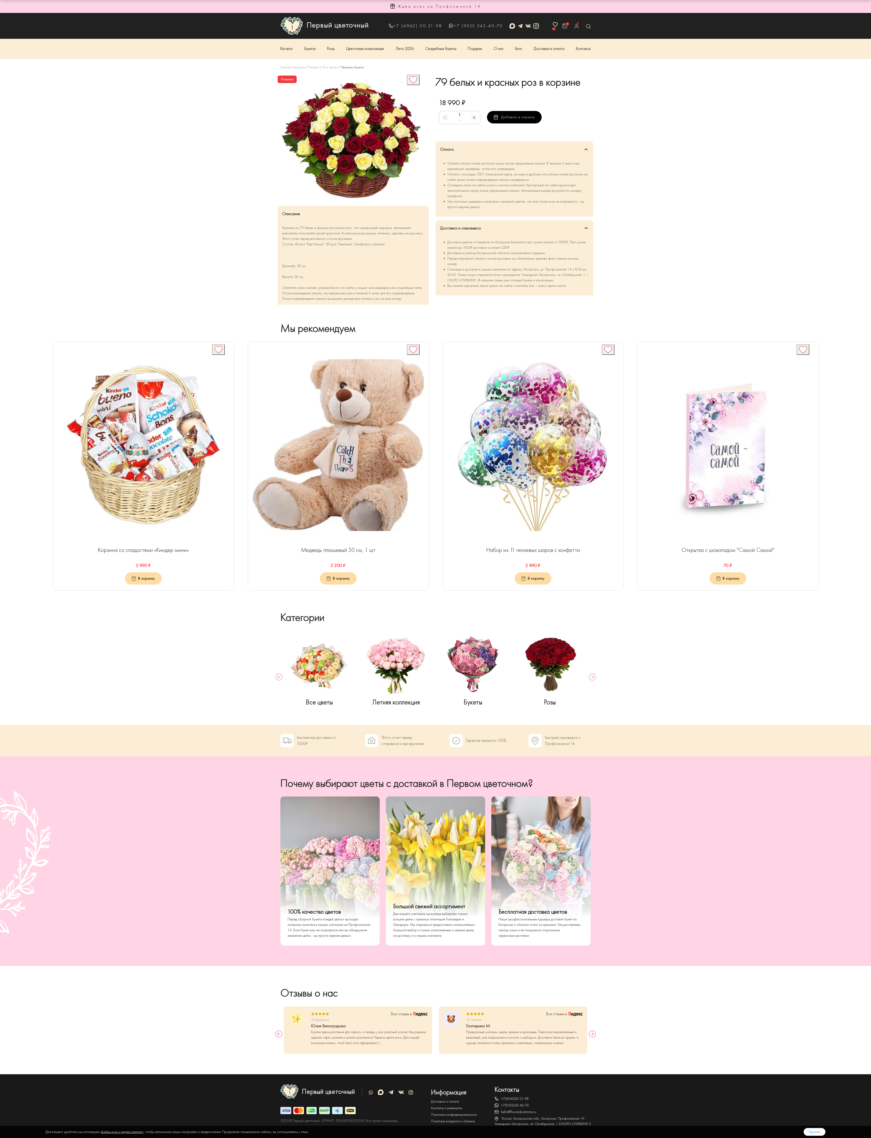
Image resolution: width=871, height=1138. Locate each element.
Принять (814, 1132)
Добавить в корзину (517, 117)
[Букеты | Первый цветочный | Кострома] (473, 664)
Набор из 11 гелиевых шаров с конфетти (533, 550)
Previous (279, 677)
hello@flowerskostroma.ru (518, 1112)
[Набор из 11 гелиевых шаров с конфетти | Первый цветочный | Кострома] (533, 445)
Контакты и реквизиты (446, 1108)
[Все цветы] (319, 664)
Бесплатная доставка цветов (533, 911)
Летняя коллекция (396, 702)
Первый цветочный (338, 24)
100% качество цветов (314, 911)
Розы (331, 48)
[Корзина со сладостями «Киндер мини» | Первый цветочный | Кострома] (143, 445)
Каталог (286, 48)
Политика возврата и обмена (453, 1121)
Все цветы (319, 702)
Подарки (475, 48)
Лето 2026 (405, 48)
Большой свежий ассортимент (429, 906)
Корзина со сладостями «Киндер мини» (143, 550)
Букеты (310, 48)
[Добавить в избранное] (413, 80)
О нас (499, 48)
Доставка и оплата (549, 48)
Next (592, 677)
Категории (302, 617)
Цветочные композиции (365, 48)
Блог (518, 48)
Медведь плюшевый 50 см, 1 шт (338, 550)
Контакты (583, 48)
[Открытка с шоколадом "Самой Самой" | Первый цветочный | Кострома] (728, 445)
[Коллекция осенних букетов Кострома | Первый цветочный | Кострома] (396, 664)
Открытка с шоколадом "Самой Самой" (727, 550)
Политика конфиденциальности (454, 1115)
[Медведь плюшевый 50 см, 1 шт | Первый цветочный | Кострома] (338, 445)
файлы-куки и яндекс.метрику (122, 1132)
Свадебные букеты (440, 48)
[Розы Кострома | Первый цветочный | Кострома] (550, 664)
